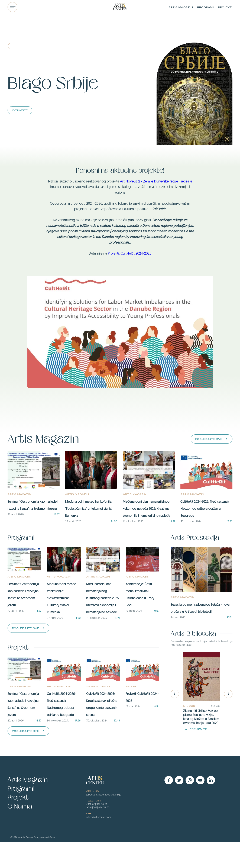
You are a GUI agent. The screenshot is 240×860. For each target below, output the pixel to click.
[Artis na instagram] (190, 780)
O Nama (20, 806)
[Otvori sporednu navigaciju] (12, 7)
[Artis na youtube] (200, 780)
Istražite (20, 110)
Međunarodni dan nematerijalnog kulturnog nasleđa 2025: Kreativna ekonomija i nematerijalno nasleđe (146, 508)
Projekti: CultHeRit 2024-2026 (129, 253)
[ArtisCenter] (120, 7)
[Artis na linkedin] (211, 780)
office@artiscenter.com (98, 817)
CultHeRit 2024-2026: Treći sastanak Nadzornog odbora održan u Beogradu (204, 508)
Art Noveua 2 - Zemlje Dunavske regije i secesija (156, 181)
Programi (205, 7)
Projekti (225, 7)
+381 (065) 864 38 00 (98, 807)
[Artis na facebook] (168, 780)
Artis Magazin (180, 7)
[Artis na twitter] (179, 780)
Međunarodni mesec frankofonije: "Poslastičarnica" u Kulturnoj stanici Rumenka (88, 508)
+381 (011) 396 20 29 (96, 804)
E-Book (189, 705)
